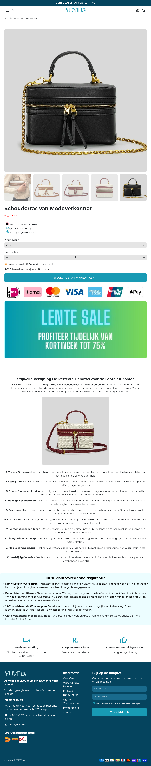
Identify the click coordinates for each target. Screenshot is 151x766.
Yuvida (23, 760)
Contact (68, 712)
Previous (8, 100)
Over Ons (68, 678)
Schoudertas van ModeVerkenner (25, 18)
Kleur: (11, 240)
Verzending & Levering (71, 684)
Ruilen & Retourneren (70, 693)
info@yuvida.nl (15, 724)
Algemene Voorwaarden (71, 701)
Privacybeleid (71, 707)
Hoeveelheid (11, 252)
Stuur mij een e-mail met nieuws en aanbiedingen (118, 704)
